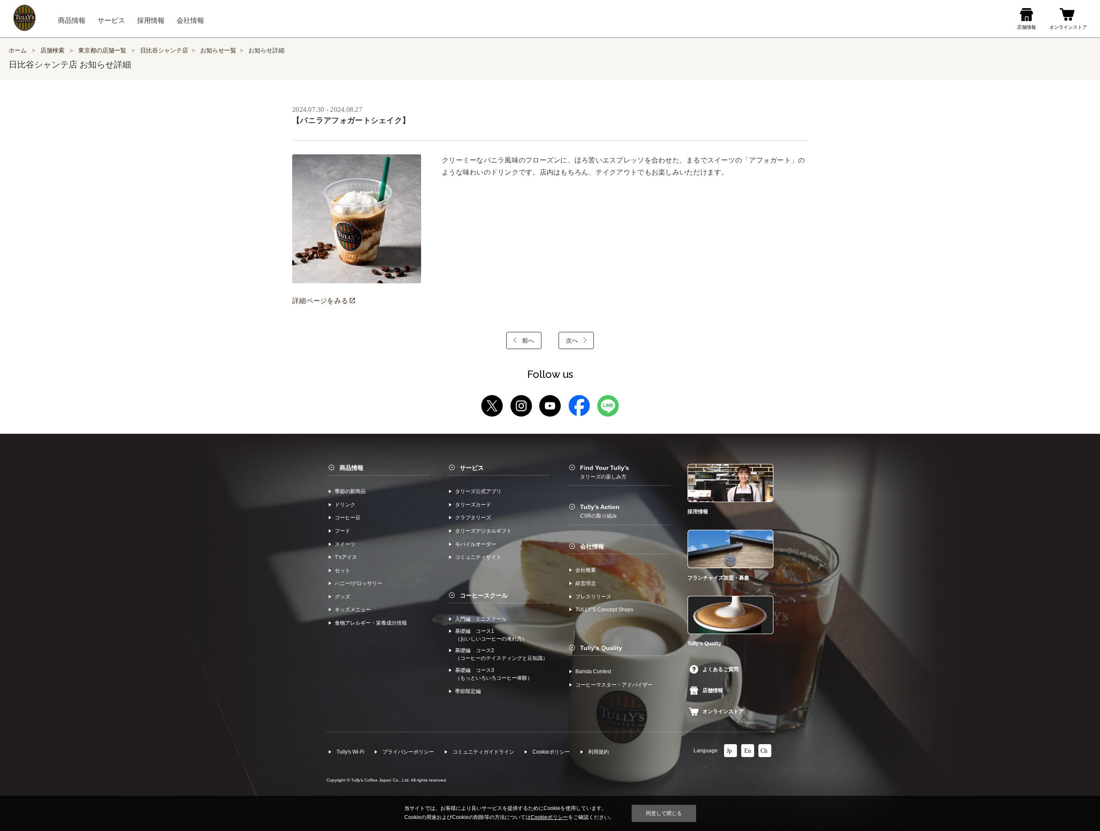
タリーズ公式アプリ (478, 491)
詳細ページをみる (321, 300)
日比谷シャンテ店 (164, 50)
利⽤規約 (598, 752)
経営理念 (585, 583)
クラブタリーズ (473, 518)
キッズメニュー (353, 610)
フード (342, 531)
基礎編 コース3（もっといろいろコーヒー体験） (493, 674)
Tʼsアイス (346, 557)
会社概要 (585, 570)
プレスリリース (593, 597)
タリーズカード (473, 505)
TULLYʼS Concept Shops (604, 610)
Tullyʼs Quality (601, 647)
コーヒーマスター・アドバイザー (614, 685)
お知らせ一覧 (218, 50)
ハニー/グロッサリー (358, 583)
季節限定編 (468, 691)
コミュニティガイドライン (483, 752)
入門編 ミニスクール (481, 619)
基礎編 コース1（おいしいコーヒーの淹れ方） (491, 635)
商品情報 (351, 467)
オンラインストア (723, 711)
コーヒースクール (484, 595)
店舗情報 (713, 690)
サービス (472, 467)
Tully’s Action (600, 511)
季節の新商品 (350, 491)
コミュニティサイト (478, 557)
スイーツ (345, 544)
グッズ (342, 597)
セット (342, 570)
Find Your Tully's (604, 472)
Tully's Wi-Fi (350, 752)
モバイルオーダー (475, 544)
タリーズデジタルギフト (483, 531)
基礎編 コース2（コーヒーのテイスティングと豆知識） (501, 654)
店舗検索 (52, 50)
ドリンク (345, 505)
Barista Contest (593, 671)
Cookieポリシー (551, 752)
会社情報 (592, 546)
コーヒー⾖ (348, 518)
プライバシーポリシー (408, 752)
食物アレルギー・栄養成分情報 (371, 623)
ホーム (18, 50)
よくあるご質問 (721, 669)
